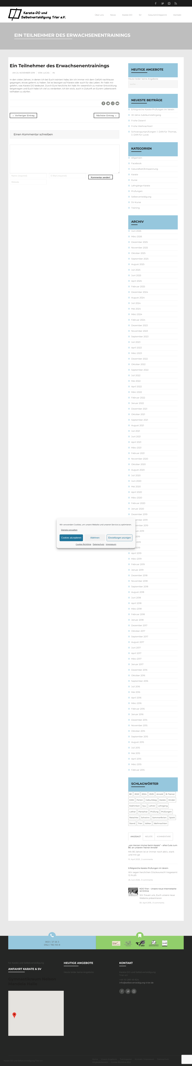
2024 (144, 794)
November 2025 (139, 247)
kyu (144, 806)
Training (135, 207)
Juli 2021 (135, 431)
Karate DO (127, 15)
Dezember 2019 (139, 514)
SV (140, 15)
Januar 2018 (137, 620)
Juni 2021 (136, 436)
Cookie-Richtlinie (83, 544)
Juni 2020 (136, 481)
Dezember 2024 (139, 292)
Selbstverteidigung (141, 196)
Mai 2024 (136, 308)
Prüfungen (136, 191)
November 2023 (139, 331)
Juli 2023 (135, 342)
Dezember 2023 (139, 325)
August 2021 (137, 425)
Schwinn (145, 817)
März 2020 (136, 497)
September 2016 (139, 681)
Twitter (162, 3)
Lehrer (152, 806)
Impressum (111, 544)
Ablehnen (94, 537)
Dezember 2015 (139, 720)
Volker (148, 823)
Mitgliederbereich (100, 1062)
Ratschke (133, 817)
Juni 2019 (136, 542)
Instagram (169, 3)
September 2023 (139, 336)
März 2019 (136, 558)
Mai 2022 (136, 381)
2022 (137, 794)
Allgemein (136, 157)
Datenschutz (98, 544)
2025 (151, 794)
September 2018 (139, 586)
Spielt (172, 817)
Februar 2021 (138, 453)
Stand (132, 823)
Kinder (171, 800)
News (113, 15)
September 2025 (139, 258)
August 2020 (138, 470)
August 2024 (138, 297)
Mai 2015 (135, 753)
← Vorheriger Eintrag (23, 115)
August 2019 (137, 531)
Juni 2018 (136, 597)
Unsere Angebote (109, 1059)
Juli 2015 (135, 747)
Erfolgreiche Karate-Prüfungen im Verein (152, 109)
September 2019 (139, 525)
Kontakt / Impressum (144, 1059)
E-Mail (117, 103)
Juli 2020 (136, 475)
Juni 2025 (136, 275)
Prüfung (154, 811)
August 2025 (137, 264)
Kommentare (164, 836)
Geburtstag (151, 800)
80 (130, 794)
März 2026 (136, 236)
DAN (131, 800)
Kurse (134, 180)
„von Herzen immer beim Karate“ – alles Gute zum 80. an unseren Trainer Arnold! (152, 846)
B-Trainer (170, 794)
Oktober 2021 (138, 414)
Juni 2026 (136, 231)
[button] (14, 1015)
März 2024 (136, 314)
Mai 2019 (135, 547)
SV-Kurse (136, 202)
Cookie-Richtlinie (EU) (121, 1062)
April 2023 (136, 347)
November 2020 (139, 458)
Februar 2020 (138, 503)
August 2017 (137, 642)
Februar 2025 (138, 286)
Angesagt (135, 836)
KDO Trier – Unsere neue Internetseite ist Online (158, 889)
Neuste (149, 836)
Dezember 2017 (139, 625)
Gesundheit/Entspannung (144, 169)
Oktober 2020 (138, 464)
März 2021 (136, 447)
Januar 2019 (137, 570)
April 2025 (136, 281)
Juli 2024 (136, 303)
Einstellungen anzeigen (119, 537)
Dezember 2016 (139, 670)
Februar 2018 (138, 614)
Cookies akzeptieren (71, 537)
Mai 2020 (136, 486)
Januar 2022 (137, 403)
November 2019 (139, 520)
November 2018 (139, 581)
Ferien (140, 800)
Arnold (159, 794)
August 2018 (137, 592)
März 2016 (136, 703)
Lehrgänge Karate (140, 185)
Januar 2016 (137, 714)
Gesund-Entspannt (157, 15)
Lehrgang (163, 806)
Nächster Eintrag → (106, 115)
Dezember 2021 (139, 408)
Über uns (99, 15)
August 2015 (137, 742)
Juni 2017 (136, 647)
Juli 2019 (135, 536)
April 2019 (136, 553)
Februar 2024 (138, 319)
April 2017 (136, 653)
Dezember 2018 (139, 575)
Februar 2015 (138, 770)
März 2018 (136, 608)
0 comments (147, 880)
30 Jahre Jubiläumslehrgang (146, 115)
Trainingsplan (126, 1059)
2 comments (147, 859)
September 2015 (139, 736)
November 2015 (139, 725)
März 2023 (136, 353)
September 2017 (139, 636)
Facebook (155, 3)
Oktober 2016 (138, 675)
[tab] (135, 836)
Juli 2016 (135, 686)
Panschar (143, 811)
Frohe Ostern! (138, 120)
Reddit (113, 103)
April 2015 (136, 758)
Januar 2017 (137, 664)
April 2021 (136, 442)
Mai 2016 (135, 692)
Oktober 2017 (138, 631)
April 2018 (136, 603)
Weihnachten (160, 823)
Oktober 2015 (138, 731)
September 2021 (139, 420)
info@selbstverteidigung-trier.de (136, 982)
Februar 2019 (138, 564)
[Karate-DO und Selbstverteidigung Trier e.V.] (37, 14)
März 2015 (136, 764)
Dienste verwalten (69, 530)
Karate (134, 174)
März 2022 (136, 392)
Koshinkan (134, 806)
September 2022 (139, 369)
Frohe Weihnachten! (142, 126)
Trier (140, 823)
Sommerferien (159, 817)
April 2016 (136, 697)
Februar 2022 (138, 397)
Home (95, 1059)
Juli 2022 (135, 375)
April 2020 (136, 492)
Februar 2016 (138, 708)
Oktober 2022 (138, 364)
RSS (175, 3)
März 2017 (136, 658)
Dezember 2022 (139, 358)
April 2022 (136, 386)
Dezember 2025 (139, 242)
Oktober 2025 (138, 253)
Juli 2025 (135, 269)
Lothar (132, 811)
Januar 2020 (137, 508)
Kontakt (177, 15)
